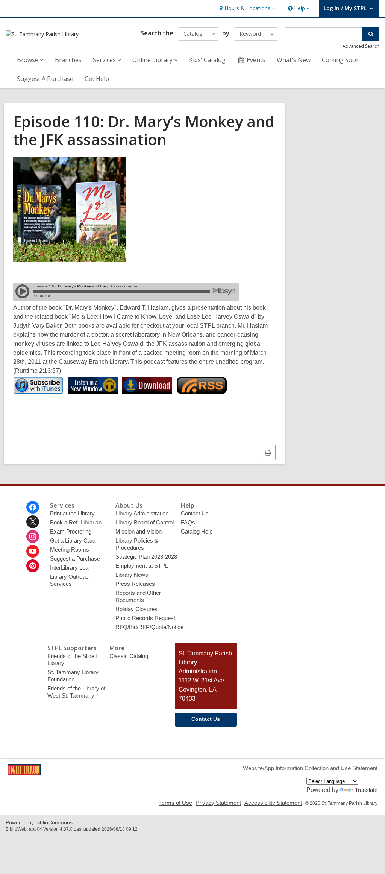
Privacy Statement (218, 803)
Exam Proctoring (70, 531)
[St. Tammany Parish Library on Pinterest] (32, 565)
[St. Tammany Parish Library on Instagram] (32, 536)
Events (256, 60)
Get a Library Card (72, 540)
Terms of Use (175, 803)
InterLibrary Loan (70, 567)
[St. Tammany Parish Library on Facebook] (32, 507)
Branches (68, 60)
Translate (366, 790)
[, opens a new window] (24, 773)
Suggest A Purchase (45, 78)
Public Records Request (145, 618)
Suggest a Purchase (75, 558)
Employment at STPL (141, 565)
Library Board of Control (144, 522)
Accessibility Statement (273, 803)
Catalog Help (196, 531)
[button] (246, 8)
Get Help (97, 78)
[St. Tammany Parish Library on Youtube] (32, 551)
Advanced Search (361, 46)
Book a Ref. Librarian (76, 522)
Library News (131, 575)
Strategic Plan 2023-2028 (146, 556)
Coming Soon (341, 60)
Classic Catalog (128, 656)
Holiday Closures (136, 609)
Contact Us (195, 513)
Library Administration (141, 513)
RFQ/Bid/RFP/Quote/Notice (149, 627)
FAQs (188, 522)
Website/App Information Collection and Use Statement (310, 768)
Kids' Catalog (207, 60)
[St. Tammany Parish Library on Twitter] (32, 521)
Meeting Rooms (69, 549)
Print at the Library (72, 513)
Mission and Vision (138, 531)
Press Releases (135, 584)
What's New (294, 60)
